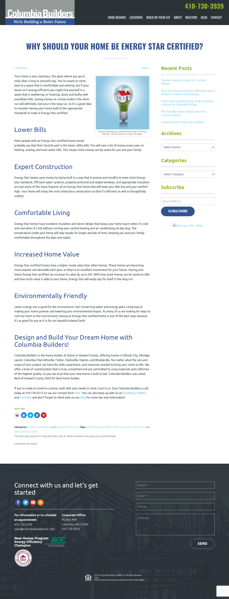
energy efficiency (94, 427)
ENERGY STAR (111, 427)
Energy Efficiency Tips (67, 427)
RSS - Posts (196, 225)
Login (96, 577)
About (178, 18)
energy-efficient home (25, 431)
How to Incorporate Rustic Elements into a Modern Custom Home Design (188, 92)
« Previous (20, 68)
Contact (216, 18)
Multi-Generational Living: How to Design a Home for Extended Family (187, 103)
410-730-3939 (23, 524)
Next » (146, 68)
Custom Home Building (39, 427)
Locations (136, 18)
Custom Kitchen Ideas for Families (182, 122)
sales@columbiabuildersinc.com (34, 529)
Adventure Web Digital (135, 580)
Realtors (191, 18)
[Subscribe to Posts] (180, 225)
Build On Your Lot (158, 18)
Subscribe (177, 211)
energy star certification (132, 427)
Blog (204, 18)
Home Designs (117, 18)
